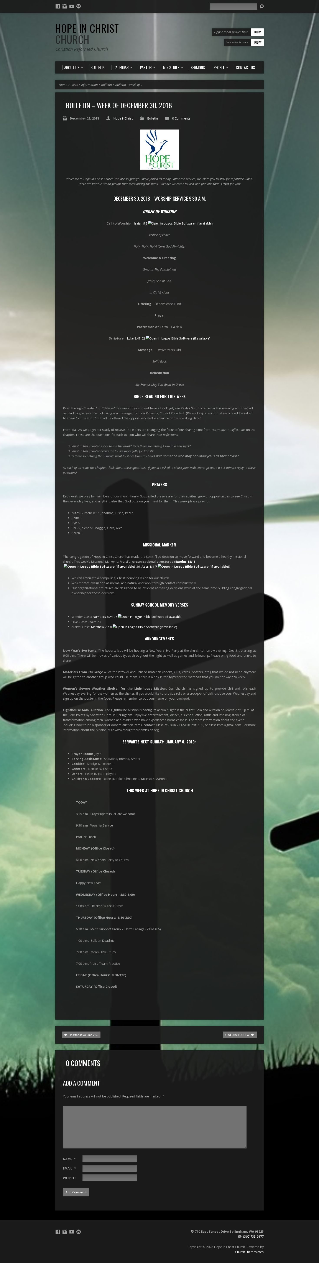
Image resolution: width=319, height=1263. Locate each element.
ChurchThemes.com (249, 1252)
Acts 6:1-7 (149, 566)
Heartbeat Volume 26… (83, 1035)
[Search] (261, 6)
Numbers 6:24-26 (105, 617)
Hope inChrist (123, 118)
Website (69, 1178)
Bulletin (106, 85)
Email (69, 1168)
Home (63, 85)
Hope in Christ (87, 34)
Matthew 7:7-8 (101, 627)
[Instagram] (64, 6)
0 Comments (181, 118)
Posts (74, 85)
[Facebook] (58, 6)
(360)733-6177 (253, 1236)
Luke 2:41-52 (136, 338)
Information (89, 85)
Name (69, 1159)
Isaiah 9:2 (140, 223)
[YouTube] (71, 6)
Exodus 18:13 (185, 561)
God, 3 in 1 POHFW (237, 1035)
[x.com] (78, 6)
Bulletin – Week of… (128, 85)
